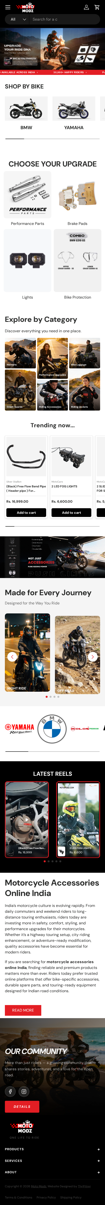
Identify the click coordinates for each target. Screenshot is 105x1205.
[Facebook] (10, 1091)
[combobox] (52, 19)
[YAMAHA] (74, 108)
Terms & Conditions (18, 1197)
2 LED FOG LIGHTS (64, 486)
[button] (97, 7)
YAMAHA (74, 128)
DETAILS (22, 1106)
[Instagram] (24, 1091)
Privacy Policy (46, 1197)
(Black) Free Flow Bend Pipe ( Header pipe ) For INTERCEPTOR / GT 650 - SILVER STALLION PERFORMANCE (26, 495)
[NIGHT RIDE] (27, 616)
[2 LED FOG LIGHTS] (71, 456)
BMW (26, 128)
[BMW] (26, 108)
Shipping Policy (71, 1197)
